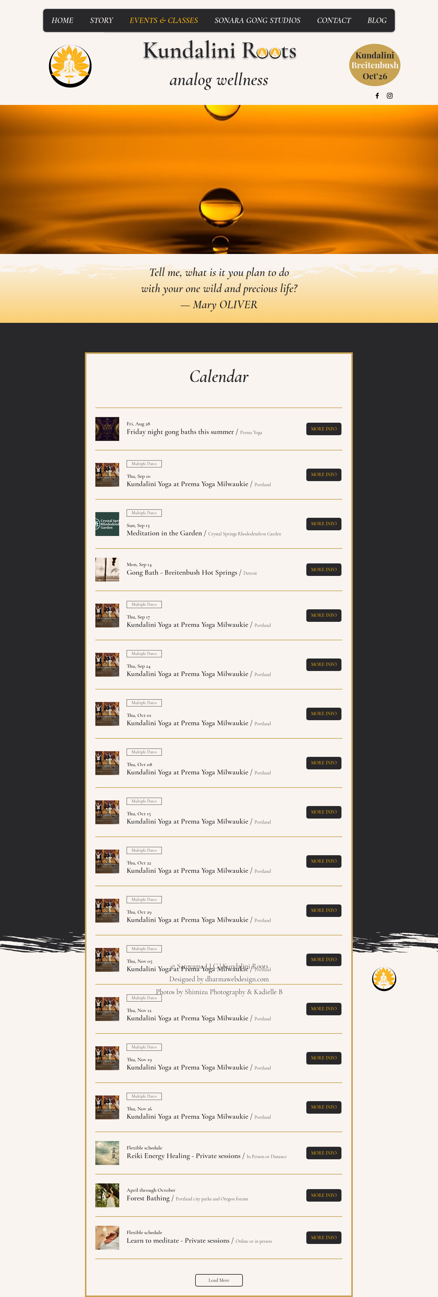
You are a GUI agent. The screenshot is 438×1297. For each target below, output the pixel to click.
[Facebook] (377, 96)
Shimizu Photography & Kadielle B (233, 992)
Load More (219, 1280)
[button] (180, 432)
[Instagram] (390, 96)
